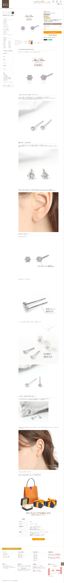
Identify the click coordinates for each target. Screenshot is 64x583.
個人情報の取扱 (14, 580)
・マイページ (4, 555)
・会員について (35, 560)
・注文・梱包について (21, 555)
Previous (16, 25)
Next (42, 25)
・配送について (20, 556)
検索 (13, 13)
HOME (1, 8)
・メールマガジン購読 (5, 556)
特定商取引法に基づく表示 (7, 580)
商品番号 (4, 65)
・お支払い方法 (35, 555)
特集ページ (4, 564)
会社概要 (34, 564)
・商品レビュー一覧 (5, 557)
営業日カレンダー (51, 564)
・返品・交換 (35, 557)
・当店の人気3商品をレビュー (7, 566)
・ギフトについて (35, 559)
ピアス (3, 8)
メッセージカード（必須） (49, 23)
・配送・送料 (35, 556)
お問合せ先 (20, 564)
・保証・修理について (21, 557)
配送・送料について (54, 558)
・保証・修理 (35, 558)
